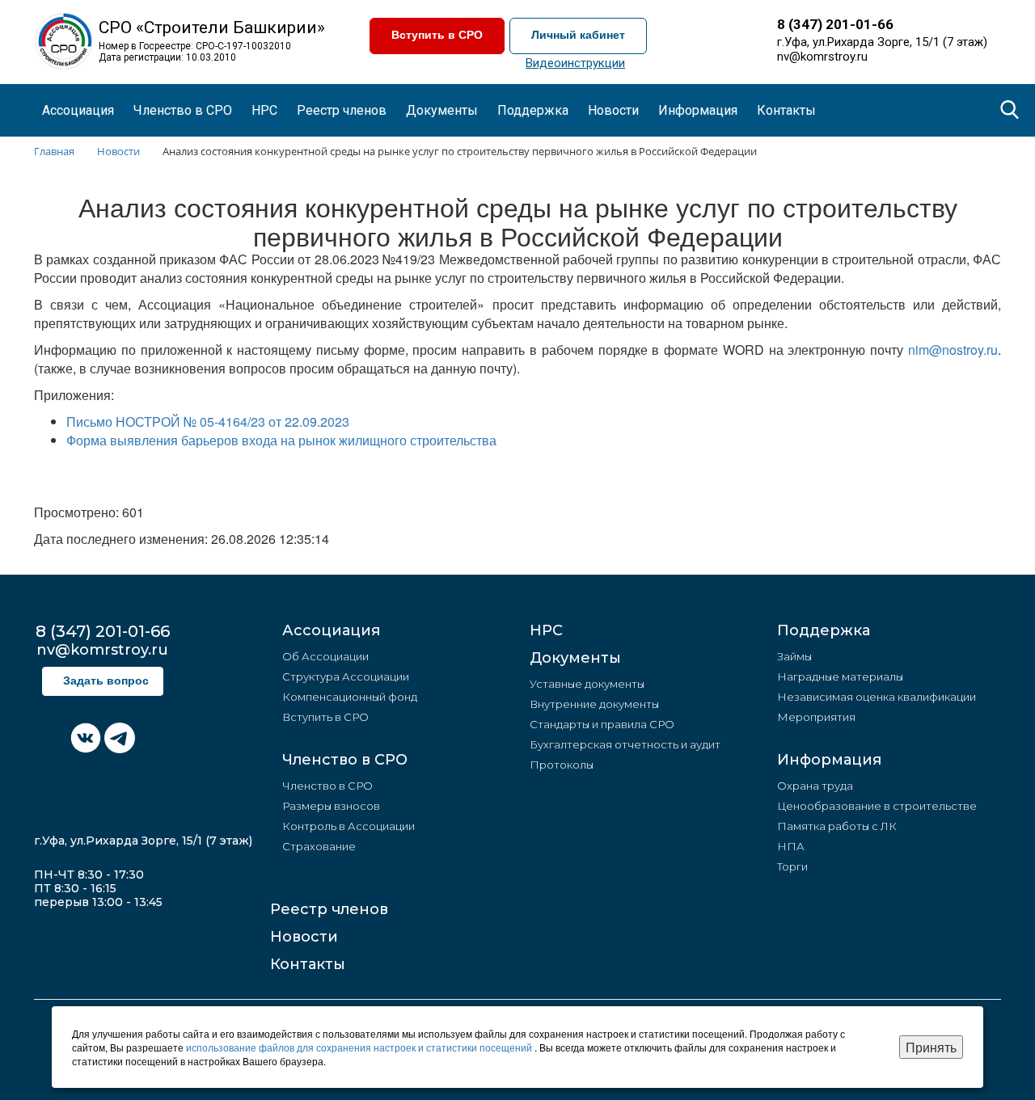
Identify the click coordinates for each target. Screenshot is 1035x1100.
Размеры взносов (331, 805)
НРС (264, 110)
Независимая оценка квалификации (876, 696)
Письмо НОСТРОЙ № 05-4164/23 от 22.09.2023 (207, 421)
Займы (794, 656)
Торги (792, 866)
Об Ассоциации (325, 656)
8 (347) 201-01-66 (835, 24)
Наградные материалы (840, 676)
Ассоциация (331, 630)
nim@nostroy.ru (953, 349)
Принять (931, 1047)
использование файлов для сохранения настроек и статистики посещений (360, 1047)
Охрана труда (815, 785)
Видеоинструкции (575, 63)
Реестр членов (342, 110)
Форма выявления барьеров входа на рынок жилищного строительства (281, 440)
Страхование (319, 846)
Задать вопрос (106, 681)
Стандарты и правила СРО (602, 724)
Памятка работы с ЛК (837, 826)
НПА (791, 846)
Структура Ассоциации (345, 676)
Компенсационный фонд (349, 696)
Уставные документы (587, 683)
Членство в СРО (345, 760)
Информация (829, 760)
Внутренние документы (594, 704)
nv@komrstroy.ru (822, 56)
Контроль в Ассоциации (348, 826)
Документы (575, 658)
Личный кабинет (578, 35)
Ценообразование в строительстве (877, 805)
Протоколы (562, 764)
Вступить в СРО (437, 35)
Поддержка (823, 630)
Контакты (786, 110)
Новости (304, 937)
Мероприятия (816, 716)
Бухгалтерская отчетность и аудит (625, 744)
